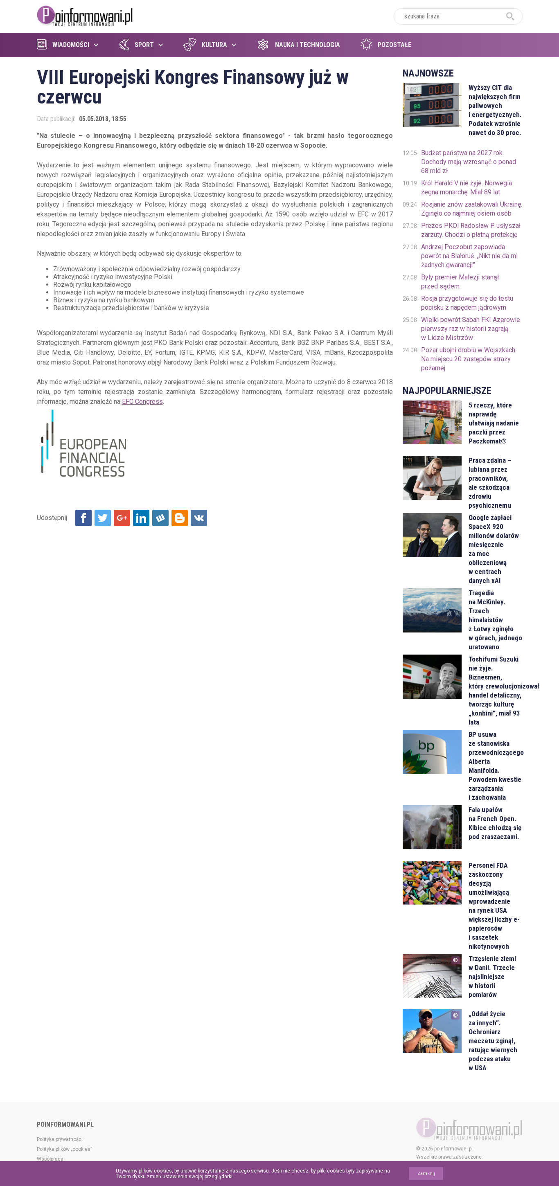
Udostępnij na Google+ (122, 518)
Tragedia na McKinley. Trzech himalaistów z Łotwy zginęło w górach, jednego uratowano (495, 620)
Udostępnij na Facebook (83, 518)
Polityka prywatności (60, 1139)
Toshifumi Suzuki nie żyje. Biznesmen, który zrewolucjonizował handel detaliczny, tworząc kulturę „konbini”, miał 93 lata (495, 690)
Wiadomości (70, 45)
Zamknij (426, 1173)
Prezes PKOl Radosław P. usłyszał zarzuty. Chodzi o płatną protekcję (471, 230)
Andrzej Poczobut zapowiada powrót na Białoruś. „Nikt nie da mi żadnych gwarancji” (469, 256)
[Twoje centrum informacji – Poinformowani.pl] (85, 15)
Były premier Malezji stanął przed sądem (460, 281)
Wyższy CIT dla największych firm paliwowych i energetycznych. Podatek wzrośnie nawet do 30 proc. (495, 110)
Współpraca (50, 1159)
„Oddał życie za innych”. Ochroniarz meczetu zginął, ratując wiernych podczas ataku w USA (493, 1041)
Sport (144, 45)
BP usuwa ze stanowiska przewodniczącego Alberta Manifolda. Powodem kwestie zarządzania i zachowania (495, 765)
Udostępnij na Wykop (160, 518)
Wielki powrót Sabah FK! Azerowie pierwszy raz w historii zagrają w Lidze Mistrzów (470, 329)
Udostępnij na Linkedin (141, 518)
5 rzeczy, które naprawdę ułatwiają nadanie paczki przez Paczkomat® (494, 423)
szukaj (510, 16)
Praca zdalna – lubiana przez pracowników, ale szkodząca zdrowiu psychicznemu (490, 482)
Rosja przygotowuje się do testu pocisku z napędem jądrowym (467, 303)
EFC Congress (142, 401)
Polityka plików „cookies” (64, 1149)
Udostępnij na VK (199, 518)
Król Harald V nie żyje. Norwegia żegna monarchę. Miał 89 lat (466, 187)
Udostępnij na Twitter (103, 518)
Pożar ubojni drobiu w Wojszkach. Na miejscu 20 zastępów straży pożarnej (468, 359)
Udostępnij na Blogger (179, 518)
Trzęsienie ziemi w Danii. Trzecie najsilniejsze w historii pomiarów (492, 976)
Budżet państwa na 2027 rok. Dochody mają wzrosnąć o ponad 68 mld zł (468, 162)
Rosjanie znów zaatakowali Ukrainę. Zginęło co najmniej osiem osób (471, 208)
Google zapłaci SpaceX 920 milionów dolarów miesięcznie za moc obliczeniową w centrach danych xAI (494, 549)
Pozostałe (394, 45)
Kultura (214, 45)
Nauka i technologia (307, 45)
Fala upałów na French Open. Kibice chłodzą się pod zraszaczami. (495, 823)
